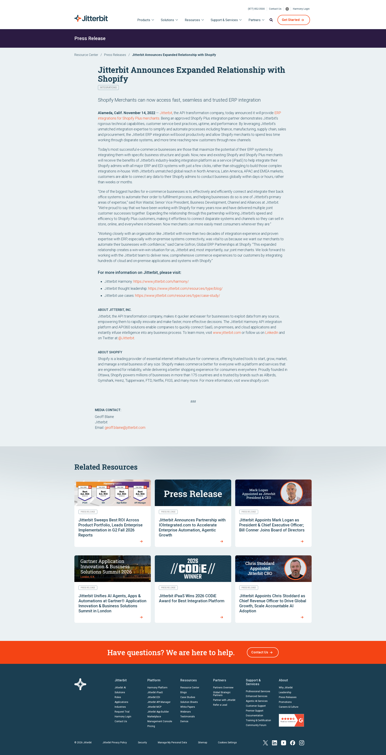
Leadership (285, 692)
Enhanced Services (256, 696)
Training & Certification (258, 720)
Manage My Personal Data (172, 742)
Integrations (108, 87)
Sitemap (202, 742)
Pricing (151, 726)
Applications (121, 702)
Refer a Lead (220, 704)
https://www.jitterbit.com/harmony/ (161, 281)
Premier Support (254, 710)
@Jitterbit (126, 338)
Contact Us (275, 8)
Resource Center (86, 55)
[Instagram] (301, 742)
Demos (184, 721)
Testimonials (187, 716)
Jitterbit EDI (153, 697)
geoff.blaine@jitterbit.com (125, 427)
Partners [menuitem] (254, 20)
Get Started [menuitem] (291, 20)
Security (142, 742)
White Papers (187, 706)
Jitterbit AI (120, 687)
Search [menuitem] (271, 20)
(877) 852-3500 (256, 8)
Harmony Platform (157, 687)
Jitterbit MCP (154, 706)
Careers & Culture (288, 706)
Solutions (120, 692)
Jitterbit (166, 113)
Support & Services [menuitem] (224, 20)
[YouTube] (283, 742)
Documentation (254, 715)
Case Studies (187, 697)
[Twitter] (265, 742)
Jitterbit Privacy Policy (115, 742)
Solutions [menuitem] (167, 20)
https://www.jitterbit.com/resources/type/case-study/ (177, 295)
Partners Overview (223, 687)
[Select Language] (287, 9)
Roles (118, 697)
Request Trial (122, 711)
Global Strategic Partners (222, 694)
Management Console (159, 721)
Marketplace (154, 716)
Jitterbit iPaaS (155, 692)
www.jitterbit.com (227, 332)
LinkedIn (271, 332)
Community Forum (256, 725)
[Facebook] (292, 742)
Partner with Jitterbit (224, 700)
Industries (120, 706)
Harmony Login (301, 8)
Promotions (285, 702)
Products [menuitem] (143, 20)
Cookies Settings (227, 742)
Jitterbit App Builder (158, 711)
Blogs (183, 692)
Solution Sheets (189, 702)
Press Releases (115, 55)
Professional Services (258, 691)
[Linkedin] (274, 742)
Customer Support (256, 705)
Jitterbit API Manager (158, 702)
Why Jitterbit (286, 687)
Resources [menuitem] (192, 20)
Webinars (185, 711)
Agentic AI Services (257, 701)
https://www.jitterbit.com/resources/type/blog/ (185, 288)
